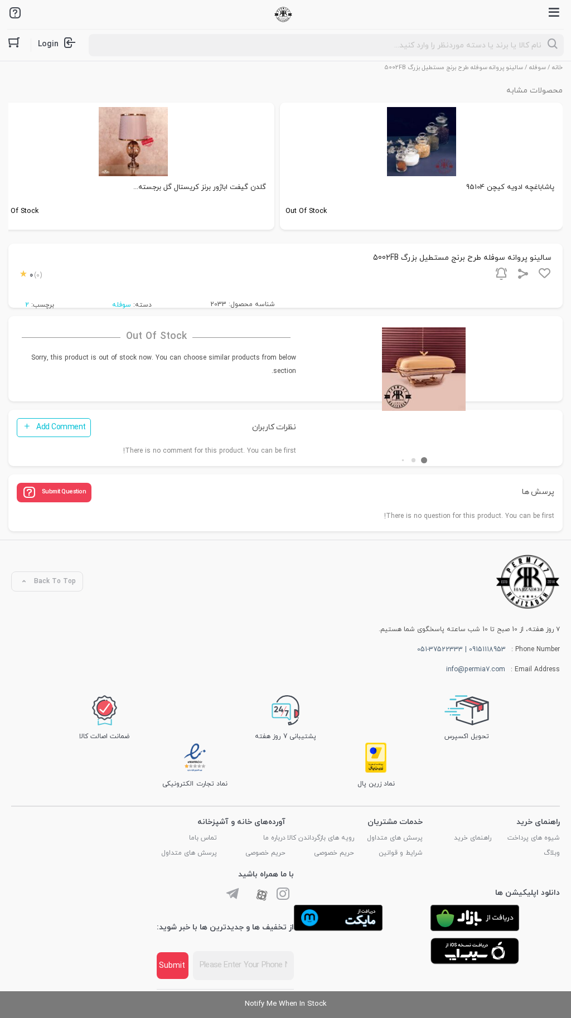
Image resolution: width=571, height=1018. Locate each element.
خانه (557, 67)
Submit (172, 966)
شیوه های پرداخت (533, 837)
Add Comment (61, 427)
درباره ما (274, 837)
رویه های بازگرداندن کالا (320, 837)
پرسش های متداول (395, 837)
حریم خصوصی (334, 853)
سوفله (537, 67)
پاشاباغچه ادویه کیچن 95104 (510, 187)
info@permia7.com (475, 669)
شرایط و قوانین (401, 853)
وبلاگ (552, 853)
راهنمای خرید (472, 837)
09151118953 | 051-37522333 (461, 649)
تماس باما (203, 837)
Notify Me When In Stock (286, 1004)
